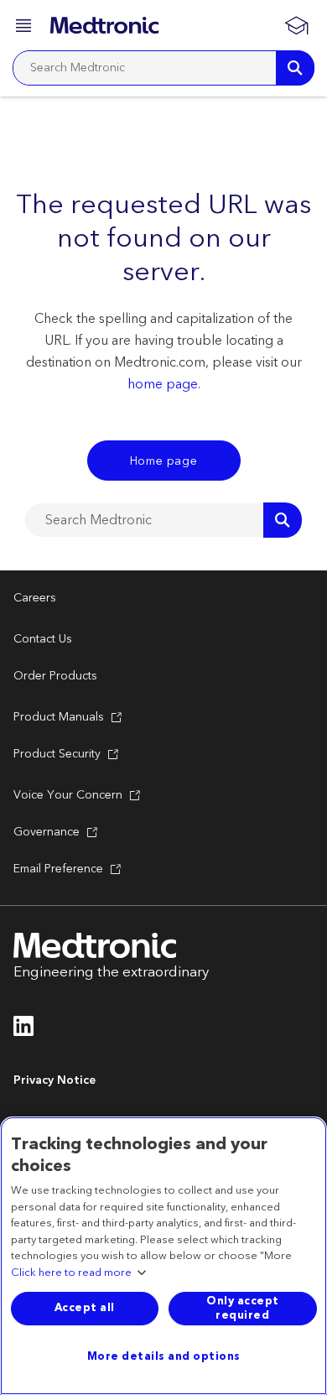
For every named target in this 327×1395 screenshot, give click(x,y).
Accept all (84, 1308)
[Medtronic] (104, 25)
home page (162, 384)
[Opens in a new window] (23, 1031)
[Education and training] (296, 25)
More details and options (164, 1356)
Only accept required (242, 1308)
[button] (25, 28)
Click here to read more (71, 1273)
